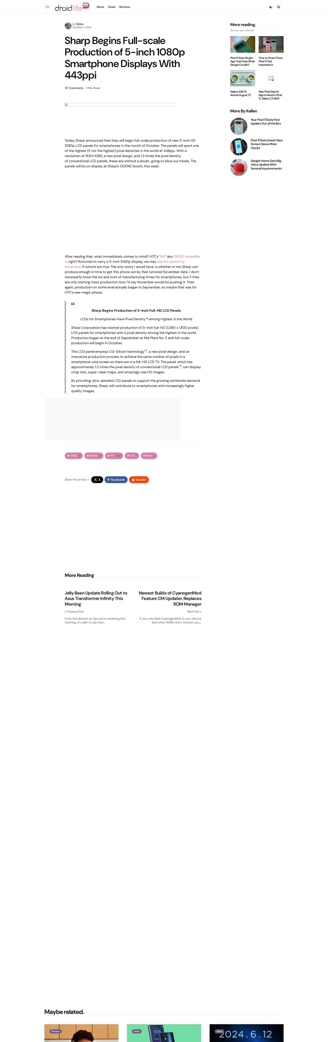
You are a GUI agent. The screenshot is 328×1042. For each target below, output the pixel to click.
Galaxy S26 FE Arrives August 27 (240, 93)
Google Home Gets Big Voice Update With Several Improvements (266, 164)
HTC (115, 455)
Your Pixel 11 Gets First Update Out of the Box (266, 121)
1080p (75, 455)
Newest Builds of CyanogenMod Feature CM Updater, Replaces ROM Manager (170, 598)
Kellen (80, 24)
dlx (162, 256)
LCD (133, 455)
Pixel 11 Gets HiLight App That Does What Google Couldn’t (242, 61)
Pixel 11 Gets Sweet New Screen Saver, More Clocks (267, 144)
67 (74, 88)
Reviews (56, 1031)
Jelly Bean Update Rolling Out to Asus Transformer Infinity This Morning (96, 598)
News (137, 1031)
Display (95, 455)
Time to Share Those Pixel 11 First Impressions (271, 61)
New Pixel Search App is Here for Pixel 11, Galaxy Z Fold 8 (270, 95)
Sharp (150, 455)
